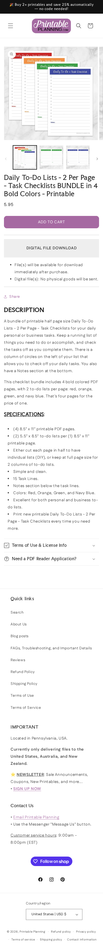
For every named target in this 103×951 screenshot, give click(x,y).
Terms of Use (22, 695)
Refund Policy (23, 672)
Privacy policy (86, 932)
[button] (10, 26)
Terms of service (23, 940)
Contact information (81, 940)
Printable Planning (32, 932)
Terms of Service (26, 707)
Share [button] (14, 296)
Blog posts (20, 636)
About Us (19, 624)
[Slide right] (97, 159)
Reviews (18, 660)
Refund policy (61, 932)
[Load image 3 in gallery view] (78, 157)
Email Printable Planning (36, 817)
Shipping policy (51, 940)
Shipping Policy (24, 683)
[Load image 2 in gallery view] (51, 157)
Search (17, 612)
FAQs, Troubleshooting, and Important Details (51, 648)
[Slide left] (6, 159)
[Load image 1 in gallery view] (25, 157)
